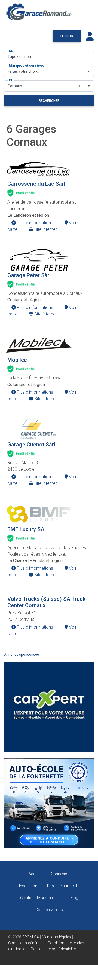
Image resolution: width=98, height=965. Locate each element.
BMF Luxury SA (25, 529)
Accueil (35, 874)
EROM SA (30, 937)
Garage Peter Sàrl (29, 275)
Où (11, 80)
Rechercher (49, 101)
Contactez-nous (49, 910)
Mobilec (17, 360)
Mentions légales (56, 937)
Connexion (60, 874)
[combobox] (49, 71)
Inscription (28, 886)
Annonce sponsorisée (21, 654)
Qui (11, 51)
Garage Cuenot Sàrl (31, 444)
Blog (74, 898)
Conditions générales (26, 943)
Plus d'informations (34, 222)
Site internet (45, 229)
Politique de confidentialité (53, 949)
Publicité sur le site (63, 886)
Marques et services (26, 65)
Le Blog (66, 36)
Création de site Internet (40, 898)
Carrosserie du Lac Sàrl (36, 183)
